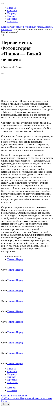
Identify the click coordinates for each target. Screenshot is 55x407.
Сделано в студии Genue (14, 395)
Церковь (11, 16)
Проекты (12, 18)
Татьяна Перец (15, 259)
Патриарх (12, 13)
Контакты (12, 21)
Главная (11, 7)
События (12, 10)
